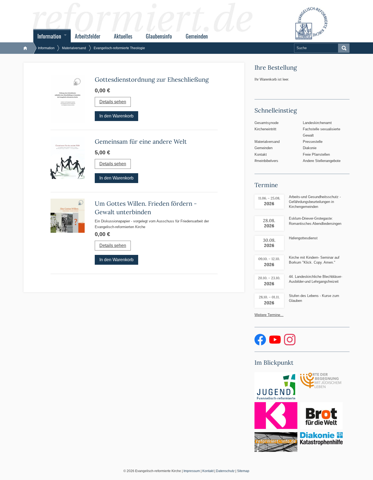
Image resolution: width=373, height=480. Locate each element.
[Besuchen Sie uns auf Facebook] (260, 344)
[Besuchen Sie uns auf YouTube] (275, 344)
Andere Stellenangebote (322, 161)
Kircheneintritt (265, 129)
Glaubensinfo (159, 36)
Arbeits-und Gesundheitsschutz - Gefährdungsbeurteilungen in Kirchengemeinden (315, 202)
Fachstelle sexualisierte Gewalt (321, 132)
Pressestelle (312, 142)
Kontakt (260, 154)
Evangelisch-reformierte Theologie (119, 48)
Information (49, 36)
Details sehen (112, 101)
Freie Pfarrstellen (316, 154)
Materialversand (74, 48)
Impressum (191, 471)
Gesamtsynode (266, 123)
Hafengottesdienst (303, 238)
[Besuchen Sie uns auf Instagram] (289, 344)
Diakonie (309, 148)
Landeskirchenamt (317, 123)
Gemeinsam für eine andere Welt (141, 141)
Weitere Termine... (268, 315)
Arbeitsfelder (87, 36)
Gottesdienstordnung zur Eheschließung (152, 79)
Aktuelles (123, 36)
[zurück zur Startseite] (27, 48)
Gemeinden (197, 36)
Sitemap (243, 471)
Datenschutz (225, 471)
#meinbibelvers (266, 161)
